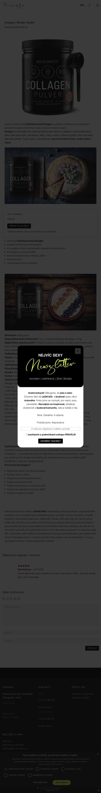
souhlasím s (52, 434)
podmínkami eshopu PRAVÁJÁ (59, 434)
